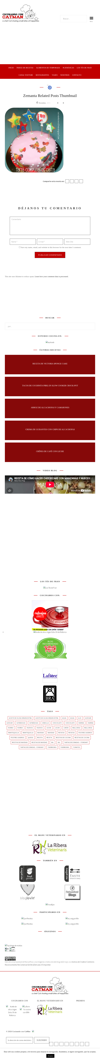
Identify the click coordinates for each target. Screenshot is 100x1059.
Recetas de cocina (63, 737)
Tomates (76, 747)
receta (40, 737)
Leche (49, 728)
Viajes (55, 75)
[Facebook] (67, 181)
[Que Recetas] (27, 923)
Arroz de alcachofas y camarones (50, 407)
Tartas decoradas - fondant (32, 747)
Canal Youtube (26, 75)
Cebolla (45, 723)
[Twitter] (72, 181)
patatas (61, 733)
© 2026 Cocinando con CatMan (18, 1031)
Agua (64, 718)
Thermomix (52, 747)
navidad (40, 733)
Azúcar (88, 718)
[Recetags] (27, 918)
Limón (66, 728)
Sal (52, 742)
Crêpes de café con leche (50, 451)
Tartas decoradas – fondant (76, 742)
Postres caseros (85, 733)
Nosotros (64, 75)
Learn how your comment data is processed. (51, 276)
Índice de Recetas (25, 68)
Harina (81, 723)
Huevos (30, 728)
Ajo (79, 718)
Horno (11, 728)
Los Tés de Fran (84, 68)
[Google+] (76, 181)
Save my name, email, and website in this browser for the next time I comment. (51, 247)
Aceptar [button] (50, 1056)
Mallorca (76, 728)
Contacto (76, 75)
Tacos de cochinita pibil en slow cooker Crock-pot (50, 385)
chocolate (57, 723)
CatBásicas (20, 723)
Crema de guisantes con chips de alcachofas (50, 429)
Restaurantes (42, 75)
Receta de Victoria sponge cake (50, 364)
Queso (30, 737)
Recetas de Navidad (20, 742)
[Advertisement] (50, 46)
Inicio (11, 68)
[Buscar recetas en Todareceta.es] (13, 945)
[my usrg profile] (72, 923)
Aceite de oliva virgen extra (20, 718)
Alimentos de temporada (48, 68)
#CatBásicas (68, 68)
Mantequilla (13, 733)
